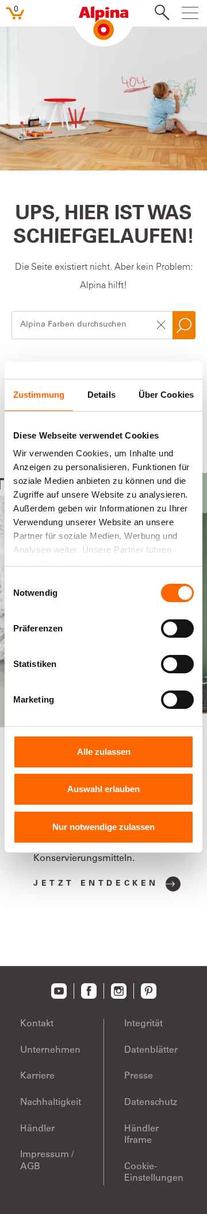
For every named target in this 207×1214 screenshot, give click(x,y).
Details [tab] (101, 395)
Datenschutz (150, 1102)
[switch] (177, 628)
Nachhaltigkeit (50, 1102)
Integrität (143, 1024)
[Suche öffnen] (158, 13)
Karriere (37, 1076)
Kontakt (36, 1024)
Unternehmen (50, 1050)
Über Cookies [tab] (166, 395)
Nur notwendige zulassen (103, 827)
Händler (37, 1129)
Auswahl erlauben (103, 789)
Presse (138, 1076)
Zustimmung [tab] (38, 395)
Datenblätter (151, 1050)
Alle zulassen (104, 752)
